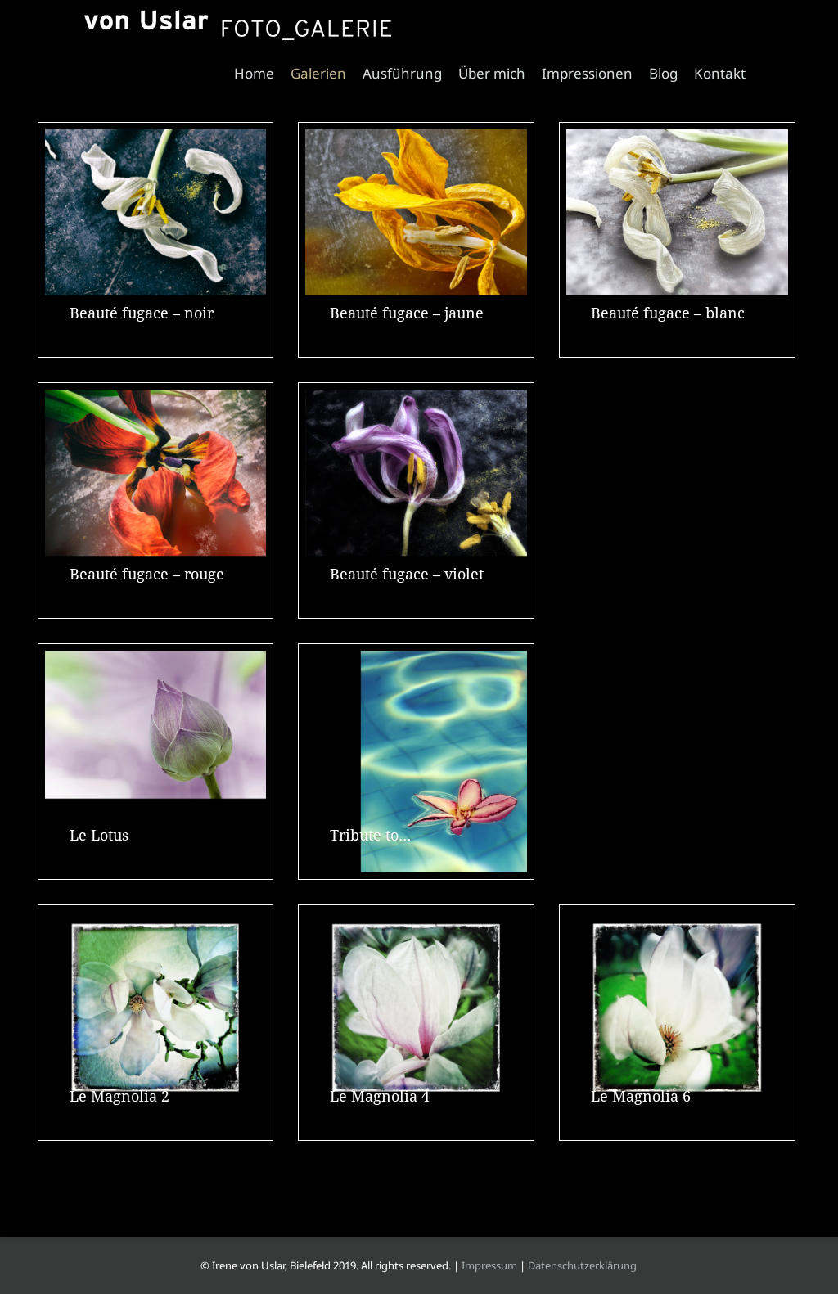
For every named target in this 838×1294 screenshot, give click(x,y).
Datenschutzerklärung (582, 1265)
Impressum (489, 1265)
